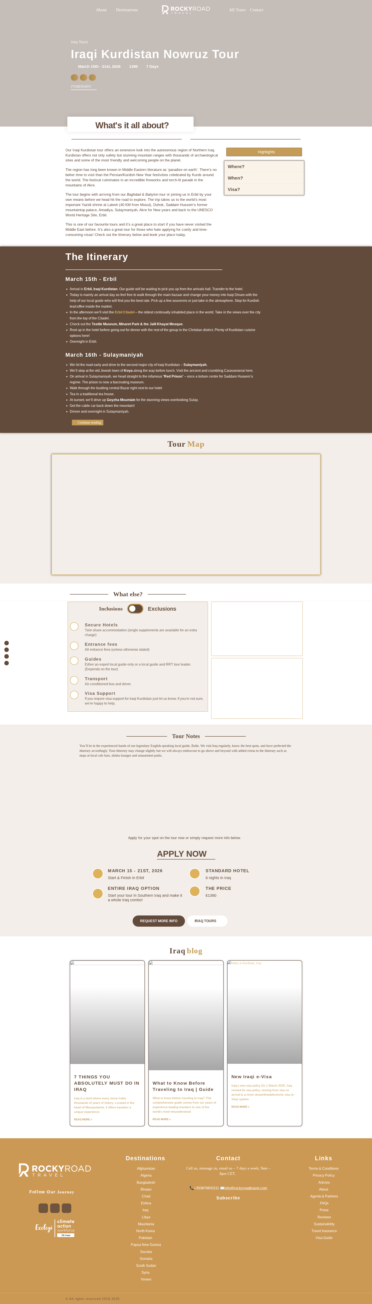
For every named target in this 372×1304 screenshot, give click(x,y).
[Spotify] (66, 1208)
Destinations (145, 1158)
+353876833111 (206, 1188)
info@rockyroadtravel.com (246, 1188)
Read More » (83, 1119)
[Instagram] (55, 1208)
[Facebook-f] (43, 1208)
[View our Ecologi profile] (55, 1228)
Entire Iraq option (134, 888)
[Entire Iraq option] (97, 893)
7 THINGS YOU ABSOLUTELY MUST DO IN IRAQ (107, 1083)
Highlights (266, 152)
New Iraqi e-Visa (251, 1076)
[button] (104, 9)
